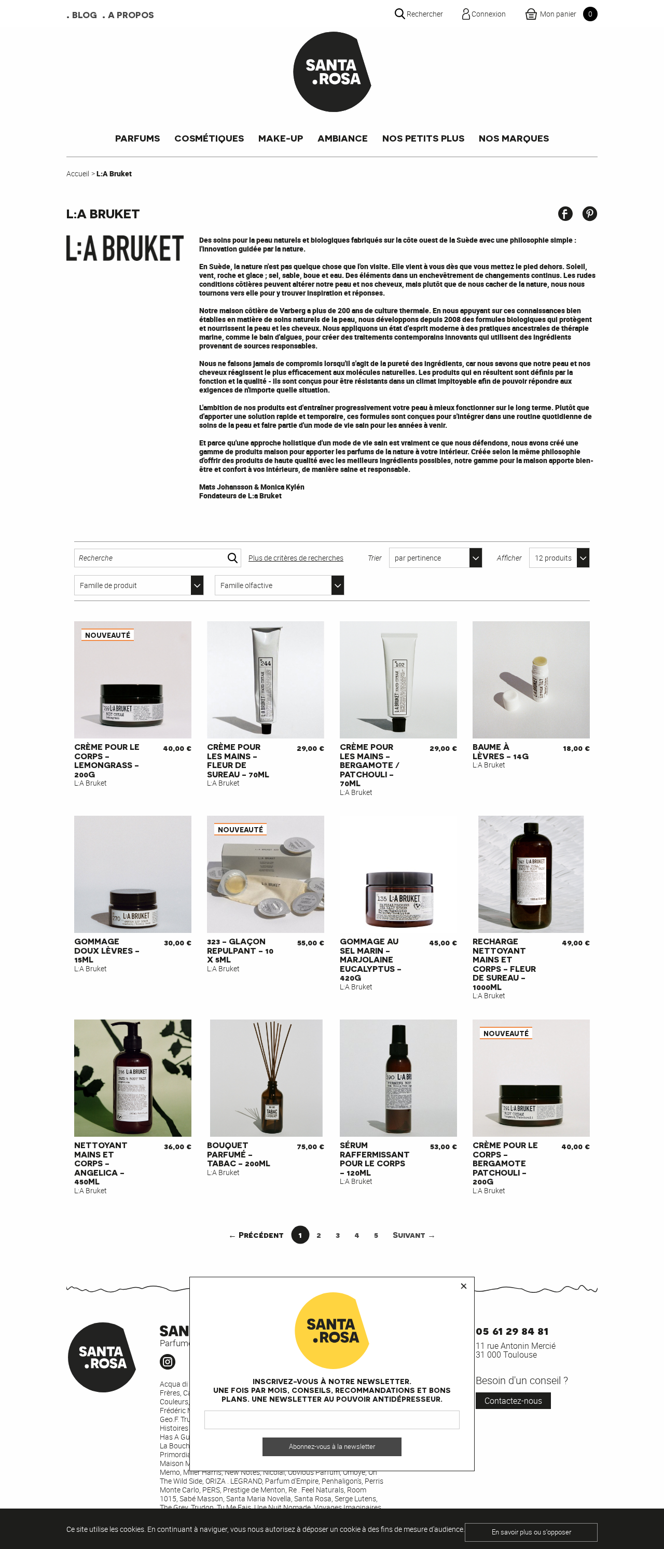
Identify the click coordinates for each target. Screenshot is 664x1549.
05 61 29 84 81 (512, 1330)
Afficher (509, 558)
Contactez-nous (513, 1400)
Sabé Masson (201, 1498)
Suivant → (414, 1234)
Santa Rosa (312, 1498)
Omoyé (354, 1472)
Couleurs (174, 1401)
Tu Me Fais (234, 1507)
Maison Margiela (186, 1463)
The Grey (174, 1507)
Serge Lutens (355, 1498)
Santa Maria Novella (258, 1498)
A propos (131, 14)
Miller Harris (202, 1472)
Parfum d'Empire (292, 1481)
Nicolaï (274, 1472)
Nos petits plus (423, 137)
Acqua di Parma (185, 1384)
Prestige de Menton (254, 1490)
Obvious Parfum (314, 1472)
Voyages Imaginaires (347, 1507)
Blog (84, 14)
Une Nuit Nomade (282, 1507)
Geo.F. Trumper (183, 1419)
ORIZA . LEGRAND (233, 1481)
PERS (211, 1490)
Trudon (202, 1507)
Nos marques (514, 137)
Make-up (280, 137)
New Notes (242, 1472)
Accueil (77, 173)
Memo (170, 1472)
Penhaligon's (342, 1481)
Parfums (137, 137)
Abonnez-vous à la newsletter (332, 1446)
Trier (375, 558)
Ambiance (342, 137)
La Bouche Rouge (188, 1445)
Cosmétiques (209, 137)
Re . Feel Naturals (316, 1490)
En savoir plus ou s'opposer (531, 1532)
